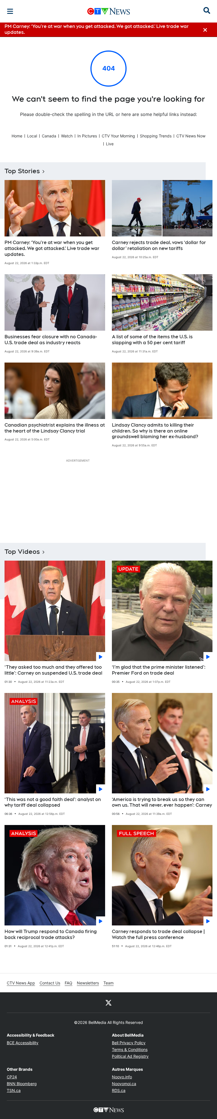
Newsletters (88, 982)
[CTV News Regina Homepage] (108, 11)
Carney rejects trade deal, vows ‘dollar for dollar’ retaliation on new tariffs (159, 245)
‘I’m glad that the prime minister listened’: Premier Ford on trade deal (158, 670)
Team (108, 982)
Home (17, 135)
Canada (49, 135)
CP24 (12, 1076)
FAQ (68, 982)
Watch (67, 135)
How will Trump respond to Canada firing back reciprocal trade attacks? (51, 934)
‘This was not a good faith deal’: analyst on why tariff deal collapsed (53, 802)
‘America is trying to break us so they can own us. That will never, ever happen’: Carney (162, 802)
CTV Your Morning (118, 135)
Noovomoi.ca (124, 1083)
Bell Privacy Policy (129, 1042)
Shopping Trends (156, 135)
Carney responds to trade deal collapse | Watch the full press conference (158, 934)
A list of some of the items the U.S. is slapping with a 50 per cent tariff (152, 339)
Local (32, 135)
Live (110, 143)
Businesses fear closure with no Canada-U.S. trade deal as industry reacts (51, 339)
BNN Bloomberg (22, 1083)
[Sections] (10, 11)
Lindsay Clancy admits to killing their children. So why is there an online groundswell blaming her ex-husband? (155, 431)
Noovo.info (122, 1076)
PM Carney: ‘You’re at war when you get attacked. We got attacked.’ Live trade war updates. (52, 248)
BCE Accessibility (22, 1042)
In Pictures (87, 135)
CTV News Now (190, 135)
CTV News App (21, 982)
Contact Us (50, 982)
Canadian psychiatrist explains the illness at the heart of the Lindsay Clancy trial (55, 428)
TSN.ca (14, 1090)
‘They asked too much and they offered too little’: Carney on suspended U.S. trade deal (53, 670)
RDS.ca (118, 1090)
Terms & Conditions (129, 1049)
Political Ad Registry (130, 1056)
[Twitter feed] (108, 1002)
